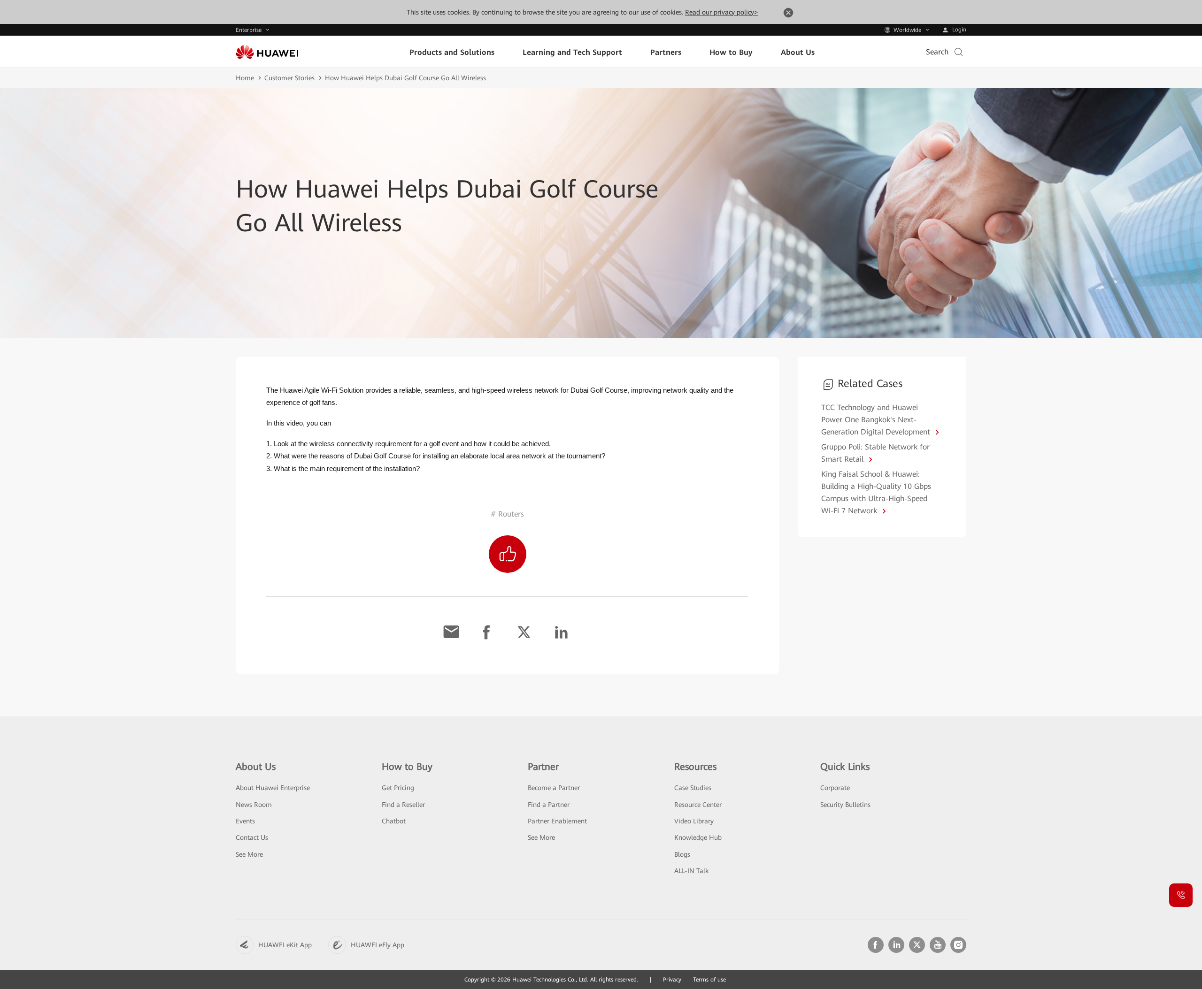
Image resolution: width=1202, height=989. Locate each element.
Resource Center (698, 804)
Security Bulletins (845, 804)
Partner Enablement (557, 821)
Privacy (672, 979)
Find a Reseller (403, 804)
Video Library (694, 821)
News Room (254, 804)
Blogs (682, 854)
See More (249, 854)
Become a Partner (554, 787)
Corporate (835, 787)
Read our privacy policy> (721, 12)
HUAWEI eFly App (377, 945)
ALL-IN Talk (691, 871)
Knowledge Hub (698, 837)
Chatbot (394, 821)
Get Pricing (398, 787)
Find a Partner (549, 804)
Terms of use (709, 979)
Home (245, 78)
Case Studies (692, 787)
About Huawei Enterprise (273, 787)
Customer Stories (289, 78)
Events (245, 821)
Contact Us (252, 837)
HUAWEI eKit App (285, 945)
